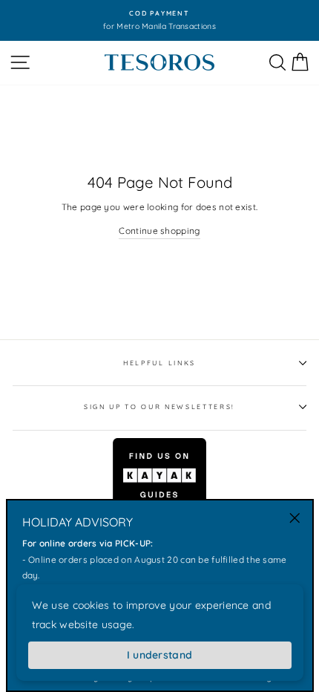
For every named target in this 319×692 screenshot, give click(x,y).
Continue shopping (159, 230)
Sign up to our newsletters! (159, 406)
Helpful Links (159, 363)
